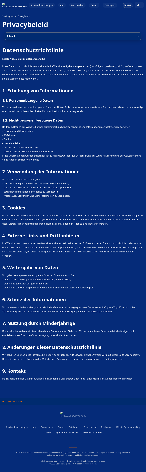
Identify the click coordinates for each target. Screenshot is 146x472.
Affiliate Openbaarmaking (128, 427)
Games (94, 5)
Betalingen (110, 5)
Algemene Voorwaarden (66, 432)
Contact (47, 432)
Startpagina (8, 16)
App (62, 5)
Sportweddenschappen (42, 5)
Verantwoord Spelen (92, 432)
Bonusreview (77, 5)
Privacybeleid (90, 427)
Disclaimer (106, 427)
